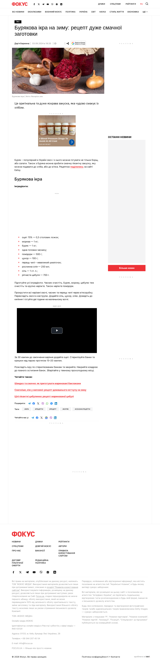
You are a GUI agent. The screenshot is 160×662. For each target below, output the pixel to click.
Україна (83, 12)
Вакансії (40, 550)
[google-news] (48, 572)
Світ (93, 12)
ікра (27, 409)
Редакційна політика (41, 561)
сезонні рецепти (83, 409)
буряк (66, 409)
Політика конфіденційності (95, 657)
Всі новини (18, 12)
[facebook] (13, 572)
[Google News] (56, 4)
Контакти (115, 657)
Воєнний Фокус (53, 12)
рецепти (39, 409)
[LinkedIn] (61, 4)
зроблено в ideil (142, 657)
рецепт (53, 409)
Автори (62, 546)
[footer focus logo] (23, 534)
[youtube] (34, 572)
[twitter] (20, 572)
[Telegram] (43, 4)
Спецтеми (115, 4)
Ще (144, 12)
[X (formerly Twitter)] (38, 4)
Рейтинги (131, 4)
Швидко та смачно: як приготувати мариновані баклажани (47, 383)
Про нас (16, 550)
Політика (71, 12)
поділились (77, 166)
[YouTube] (48, 4)
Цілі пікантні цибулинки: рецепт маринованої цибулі (44, 396)
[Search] (147, 4)
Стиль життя (117, 12)
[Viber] (52, 4)
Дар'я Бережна (21, 43)
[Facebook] (34, 4)
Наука (102, 12)
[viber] (41, 572)
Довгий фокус (43, 546)
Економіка (133, 12)
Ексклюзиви (34, 12)
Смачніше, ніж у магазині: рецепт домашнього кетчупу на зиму (50, 390)
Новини (16, 541)
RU (141, 4)
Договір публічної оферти (17, 563)
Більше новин (126, 268)
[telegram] (27, 572)
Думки (101, 4)
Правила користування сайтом (66, 553)
